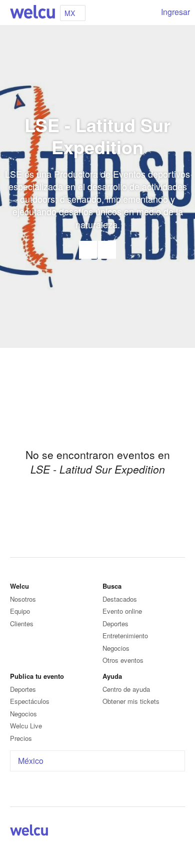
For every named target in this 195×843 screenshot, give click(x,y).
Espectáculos (30, 701)
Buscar (146, 13)
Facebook (107, 250)
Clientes (22, 623)
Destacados (119, 599)
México (31, 760)
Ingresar (175, 12)
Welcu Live (26, 725)
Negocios (116, 648)
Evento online (122, 611)
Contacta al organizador (88, 250)
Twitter (167, 832)
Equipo (20, 611)
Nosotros (23, 599)
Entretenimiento (125, 635)
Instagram (179, 832)
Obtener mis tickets (131, 701)
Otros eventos (123, 660)
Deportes (115, 623)
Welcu (32, 13)
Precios (21, 738)
